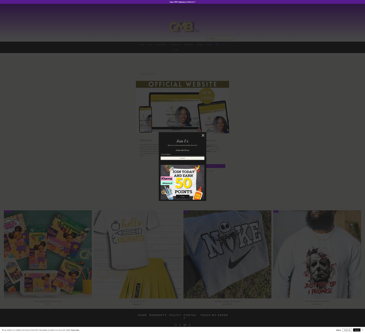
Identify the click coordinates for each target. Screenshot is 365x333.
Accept (357, 330)
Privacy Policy (75, 330)
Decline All (347, 330)
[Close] (363, 329)
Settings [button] (338, 330)
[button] (203, 135)
